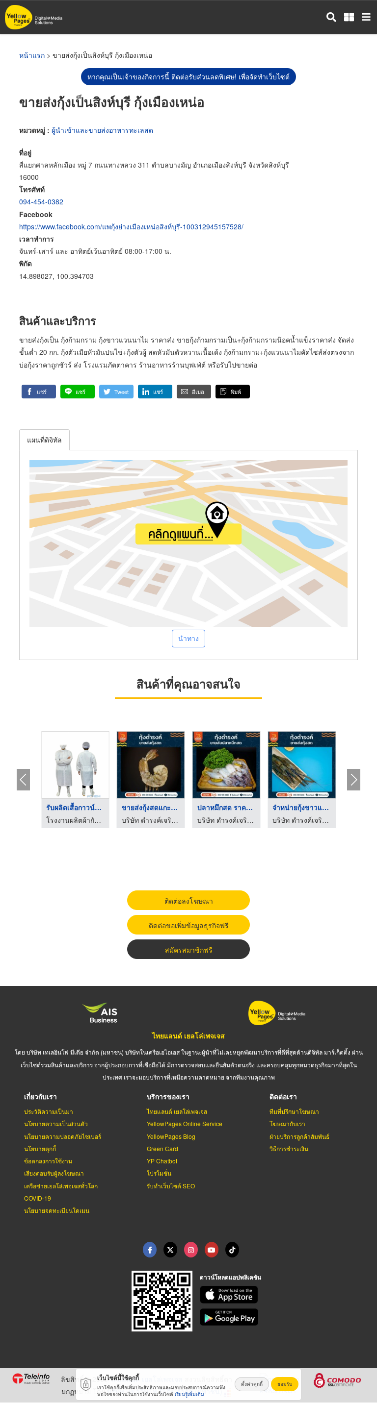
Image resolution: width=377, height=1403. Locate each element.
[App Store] (283, 1295)
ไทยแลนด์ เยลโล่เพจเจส (188, 1035)
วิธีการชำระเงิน (288, 1148)
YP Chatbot (162, 1161)
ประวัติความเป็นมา (48, 1111)
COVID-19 (37, 1198)
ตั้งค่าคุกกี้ (252, 1383)
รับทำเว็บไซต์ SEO (171, 1185)
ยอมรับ (284, 1383)
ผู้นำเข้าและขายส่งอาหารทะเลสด (102, 130)
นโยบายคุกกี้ (40, 1148)
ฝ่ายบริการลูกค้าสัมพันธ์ (299, 1136)
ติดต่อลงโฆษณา (188, 901)
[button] (39, 391)
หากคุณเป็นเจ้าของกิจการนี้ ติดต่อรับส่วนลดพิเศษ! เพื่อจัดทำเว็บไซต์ (188, 76)
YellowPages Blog (171, 1136)
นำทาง (188, 638)
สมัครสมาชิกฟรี (189, 950)
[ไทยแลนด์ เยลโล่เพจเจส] (170, 1249)
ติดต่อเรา (283, 1096)
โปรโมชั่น (159, 1173)
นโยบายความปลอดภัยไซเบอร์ (62, 1136)
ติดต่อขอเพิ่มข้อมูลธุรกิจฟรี (189, 925)
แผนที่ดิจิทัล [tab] (44, 439)
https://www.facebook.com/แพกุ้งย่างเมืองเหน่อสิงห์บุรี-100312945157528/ (131, 226)
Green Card (162, 1148)
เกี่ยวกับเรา (40, 1096)
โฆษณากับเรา (287, 1123)
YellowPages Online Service (184, 1123)
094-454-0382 (41, 201)
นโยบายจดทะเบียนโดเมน (56, 1210)
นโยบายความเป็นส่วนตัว (56, 1123)
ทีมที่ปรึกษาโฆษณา (294, 1111)
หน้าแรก (32, 55)
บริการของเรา (168, 1096)
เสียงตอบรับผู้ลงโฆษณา (54, 1173)
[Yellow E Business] (150, 1249)
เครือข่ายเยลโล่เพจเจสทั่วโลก (61, 1185)
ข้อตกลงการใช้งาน (48, 1161)
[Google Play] (283, 1317)
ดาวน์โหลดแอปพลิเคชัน (230, 1277)
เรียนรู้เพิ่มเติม (189, 1394)
